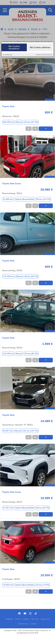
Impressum (45, 619)
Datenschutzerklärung (44, 55)
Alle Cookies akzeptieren (14, 47)
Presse (18, 619)
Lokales (26, 619)
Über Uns (35, 619)
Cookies (33, 624)
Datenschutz (23, 624)
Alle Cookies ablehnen (40, 47)
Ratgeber (9, 619)
